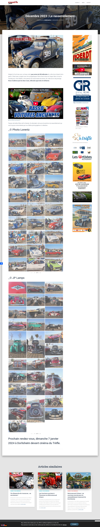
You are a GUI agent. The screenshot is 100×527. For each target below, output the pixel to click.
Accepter (74, 524)
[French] (4, 525)
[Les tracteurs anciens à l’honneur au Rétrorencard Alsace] (50, 480)
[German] (6, 525)
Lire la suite (23, 504)
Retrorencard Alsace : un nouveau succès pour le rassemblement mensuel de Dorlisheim (77, 496)
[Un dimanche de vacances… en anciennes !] (21, 480)
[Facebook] (1, 263)
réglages (65, 525)
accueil (77, 2)
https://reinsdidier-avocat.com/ (80, 102)
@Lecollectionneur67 (14, 120)
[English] (2, 525)
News (83, 2)
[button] (79, 2)
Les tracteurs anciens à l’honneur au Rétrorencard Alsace (48, 495)
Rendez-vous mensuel (15, 491)
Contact (89, 2)
